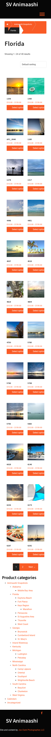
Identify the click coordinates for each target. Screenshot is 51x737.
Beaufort (22, 688)
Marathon (27, 609)
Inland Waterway (20, 643)
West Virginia (18, 695)
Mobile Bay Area (25, 590)
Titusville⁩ (22, 620)
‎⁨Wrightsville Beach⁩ (26, 680)
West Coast (23, 624)
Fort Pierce (22, 601)
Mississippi (17, 661)
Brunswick (22, 631)
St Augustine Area (26, 616)
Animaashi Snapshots (17, 583)
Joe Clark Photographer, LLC (31, 730)
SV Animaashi (22, 4)
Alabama (16, 587)
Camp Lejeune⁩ (24, 669)
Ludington (22, 654)
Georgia (16, 628)
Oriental (21, 672)
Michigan (16, 650)
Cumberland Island (26, 635)
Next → (32, 567)
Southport (22, 676)
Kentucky (16, 646)
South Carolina (19, 684)
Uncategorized (13, 702)
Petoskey (22, 658)
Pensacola (22, 613)
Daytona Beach (25, 598)
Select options (17, 107)
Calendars (11, 699)
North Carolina (19, 665)
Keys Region (23, 605)
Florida (15, 594)
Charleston (23, 691)
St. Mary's (22, 639)
